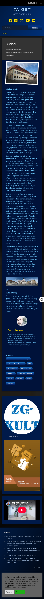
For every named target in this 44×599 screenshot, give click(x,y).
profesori (20, 378)
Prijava (4, 33)
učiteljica (10, 383)
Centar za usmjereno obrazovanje (18, 359)
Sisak (29, 378)
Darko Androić (30, 52)
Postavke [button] (9, 592)
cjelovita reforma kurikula (16, 364)
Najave (37, 567)
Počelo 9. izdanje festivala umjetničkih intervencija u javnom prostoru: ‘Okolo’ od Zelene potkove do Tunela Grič (23, 551)
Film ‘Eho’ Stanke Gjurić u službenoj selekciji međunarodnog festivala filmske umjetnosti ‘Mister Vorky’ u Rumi (22, 561)
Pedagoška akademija (25, 373)
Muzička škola (26, 369)
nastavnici (11, 373)
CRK (29, 364)
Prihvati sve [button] (19, 592)
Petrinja (10, 378)
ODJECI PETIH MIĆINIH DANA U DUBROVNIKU (21, 555)
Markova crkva (12, 369)
